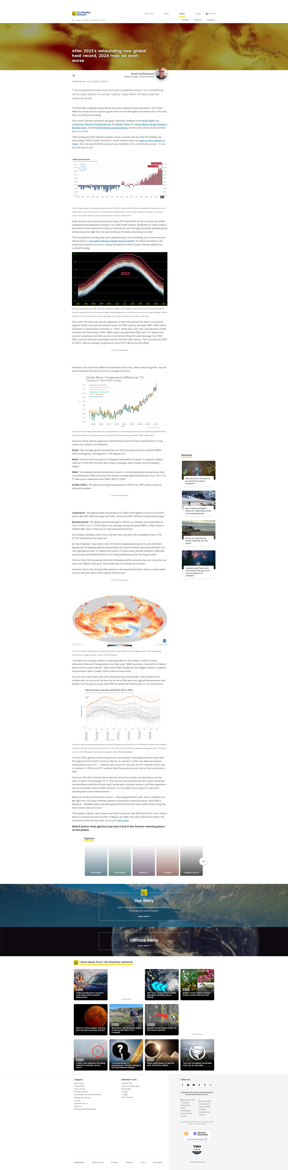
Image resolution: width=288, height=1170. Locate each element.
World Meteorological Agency (112, 127)
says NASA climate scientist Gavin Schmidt (111, 241)
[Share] (73, 75)
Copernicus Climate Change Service (91, 124)
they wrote (123, 820)
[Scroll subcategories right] (203, 861)
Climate (86, 20)
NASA (152, 120)
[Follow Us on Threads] (205, 1085)
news (78, 20)
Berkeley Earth (79, 127)
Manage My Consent (82, 1098)
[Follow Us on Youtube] (194, 1085)
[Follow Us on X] (210, 1085)
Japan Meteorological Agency (151, 124)
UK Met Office (123, 124)
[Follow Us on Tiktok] (199, 1085)
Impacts (94, 20)
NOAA (145, 120)
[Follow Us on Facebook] (182, 1085)
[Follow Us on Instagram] (188, 1085)
